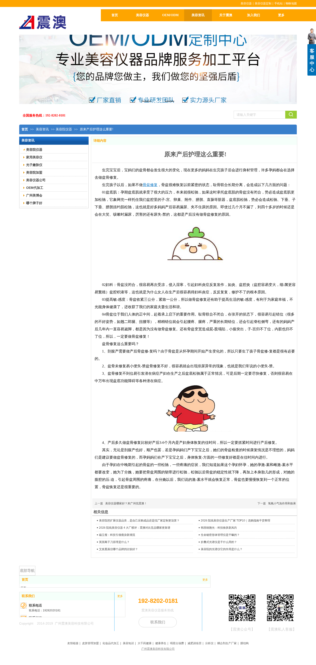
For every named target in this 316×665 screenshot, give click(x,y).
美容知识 (128, 643)
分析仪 (209, 643)
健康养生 (160, 643)
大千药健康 (145, 643)
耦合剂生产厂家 (227, 643)
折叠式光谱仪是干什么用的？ (219, 542)
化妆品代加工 (110, 643)
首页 (25, 129)
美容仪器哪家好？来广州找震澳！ (126, 503)
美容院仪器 (64, 129)
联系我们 (28, 596)
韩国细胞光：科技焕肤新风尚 (219, 527)
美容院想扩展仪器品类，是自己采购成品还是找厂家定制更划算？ (139, 520)
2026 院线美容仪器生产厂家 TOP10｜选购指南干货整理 (235, 520)
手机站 (278, 3)
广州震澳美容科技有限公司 (158, 648)
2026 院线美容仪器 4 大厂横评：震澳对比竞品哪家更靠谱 (134, 527)
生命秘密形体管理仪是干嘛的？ (220, 534)
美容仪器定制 (263, 3)
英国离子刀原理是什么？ (114, 542)
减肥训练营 (194, 643)
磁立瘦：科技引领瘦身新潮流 (117, 534)
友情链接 (72, 643)
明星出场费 (177, 643)
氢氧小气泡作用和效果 (282, 503)
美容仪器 (246, 3)
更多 (205, 579)
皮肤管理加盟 (90, 643)
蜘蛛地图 (291, 3)
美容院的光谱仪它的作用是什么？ (221, 549)
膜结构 (244, 643)
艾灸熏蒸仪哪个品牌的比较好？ (118, 549)
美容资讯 (43, 129)
